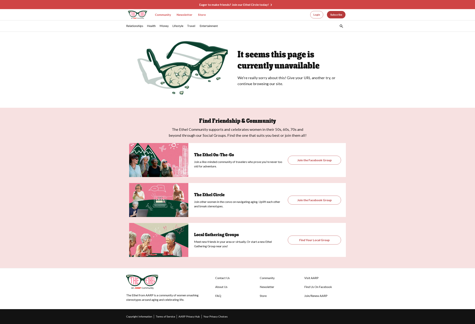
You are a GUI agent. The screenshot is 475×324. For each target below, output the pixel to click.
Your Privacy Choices (215, 316)
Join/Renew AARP (315, 295)
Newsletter (184, 14)
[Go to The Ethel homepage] (135, 15)
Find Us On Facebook (318, 287)
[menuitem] (134, 27)
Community (163, 14)
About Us (221, 287)
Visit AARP (311, 278)
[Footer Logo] (163, 282)
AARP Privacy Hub (189, 316)
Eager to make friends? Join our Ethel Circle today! (234, 4)
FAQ (218, 295)
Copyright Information (139, 316)
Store (202, 14)
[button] (341, 26)
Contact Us (222, 278)
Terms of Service (165, 316)
